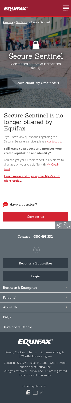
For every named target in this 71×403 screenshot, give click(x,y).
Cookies (20, 352)
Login (35, 276)
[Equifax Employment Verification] (41, 392)
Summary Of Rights (52, 352)
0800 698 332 (43, 236)
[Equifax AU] (28, 392)
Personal (9, 297)
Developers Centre (17, 327)
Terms (33, 352)
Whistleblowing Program (36, 356)
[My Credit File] (35, 392)
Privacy (10, 352)
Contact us (35, 217)
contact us (54, 141)
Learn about (37, 83)
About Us (10, 307)
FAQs (7, 317)
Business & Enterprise (20, 287)
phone (67, 225)
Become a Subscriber (35, 263)
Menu (66, 9)
